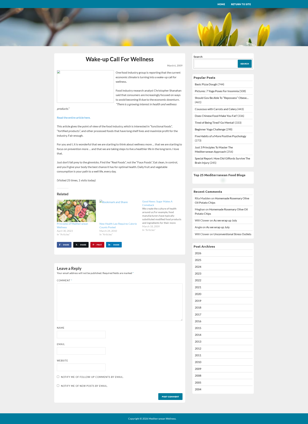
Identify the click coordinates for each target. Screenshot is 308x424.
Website (62, 360)
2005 (198, 382)
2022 (198, 280)
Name (61, 327)
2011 (198, 355)
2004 (198, 389)
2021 (198, 287)
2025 (198, 260)
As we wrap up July (225, 220)
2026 (198, 253)
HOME (221, 4)
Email (61, 344)
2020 (198, 294)
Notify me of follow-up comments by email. (92, 377)
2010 (198, 362)
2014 (198, 334)
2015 (198, 328)
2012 (198, 348)
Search (198, 56)
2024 (198, 266)
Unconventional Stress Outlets (232, 234)
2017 (198, 314)
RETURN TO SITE (241, 4)
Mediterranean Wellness (162, 418)
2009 (198, 368)
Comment (64, 280)
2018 (198, 307)
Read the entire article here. (73, 117)
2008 (198, 375)
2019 (198, 300)
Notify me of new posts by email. (84, 385)
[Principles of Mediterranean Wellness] (76, 211)
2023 (198, 273)
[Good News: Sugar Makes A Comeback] (163, 216)
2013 (198, 341)
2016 (198, 321)
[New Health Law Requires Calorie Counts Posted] (118, 211)
